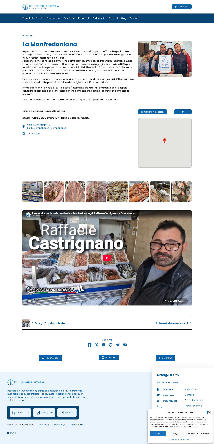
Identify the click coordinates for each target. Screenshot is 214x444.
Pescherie (69, 18)
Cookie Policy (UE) (59, 425)
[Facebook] (89, 345)
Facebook (183, 6)
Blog (123, 18)
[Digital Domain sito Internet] (11, 433)
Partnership (99, 18)
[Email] (125, 345)
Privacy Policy (185, 439)
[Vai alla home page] (41, 7)
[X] (96, 345)
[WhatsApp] (103, 345)
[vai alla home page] (26, 382)
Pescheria (27, 35)
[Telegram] (118, 345)
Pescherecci (53, 18)
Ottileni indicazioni (154, 111)
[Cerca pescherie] (183, 111)
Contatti (134, 18)
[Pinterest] (110, 345)
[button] (209, 412)
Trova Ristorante (194, 400)
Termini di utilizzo (76, 425)
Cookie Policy (174, 439)
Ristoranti (83, 18)
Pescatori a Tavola (32, 18)
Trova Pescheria (193, 405)
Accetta (158, 433)
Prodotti (113, 18)
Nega (175, 433)
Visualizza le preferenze (197, 433)
